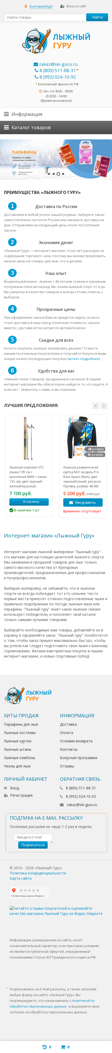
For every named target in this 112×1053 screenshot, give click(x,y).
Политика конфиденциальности (38, 873)
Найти (97, 17)
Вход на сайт (76, 6)
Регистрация (21, 795)
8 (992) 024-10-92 (58, 77)
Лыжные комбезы (19, 757)
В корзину (31, 501)
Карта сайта (21, 878)
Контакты (68, 749)
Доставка (68, 724)
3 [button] (58, 174)
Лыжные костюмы (20, 732)
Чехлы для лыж (17, 766)
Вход (14, 787)
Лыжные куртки (17, 740)
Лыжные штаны (17, 749)
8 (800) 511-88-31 (58, 70)
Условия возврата (76, 740)
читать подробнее (83, 358)
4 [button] (63, 174)
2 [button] (53, 174)
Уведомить (85, 502)
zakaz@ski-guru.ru (58, 64)
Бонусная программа (78, 757)
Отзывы (67, 766)
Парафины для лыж (21, 724)
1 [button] (49, 174)
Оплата (66, 732)
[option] (56, 159)
